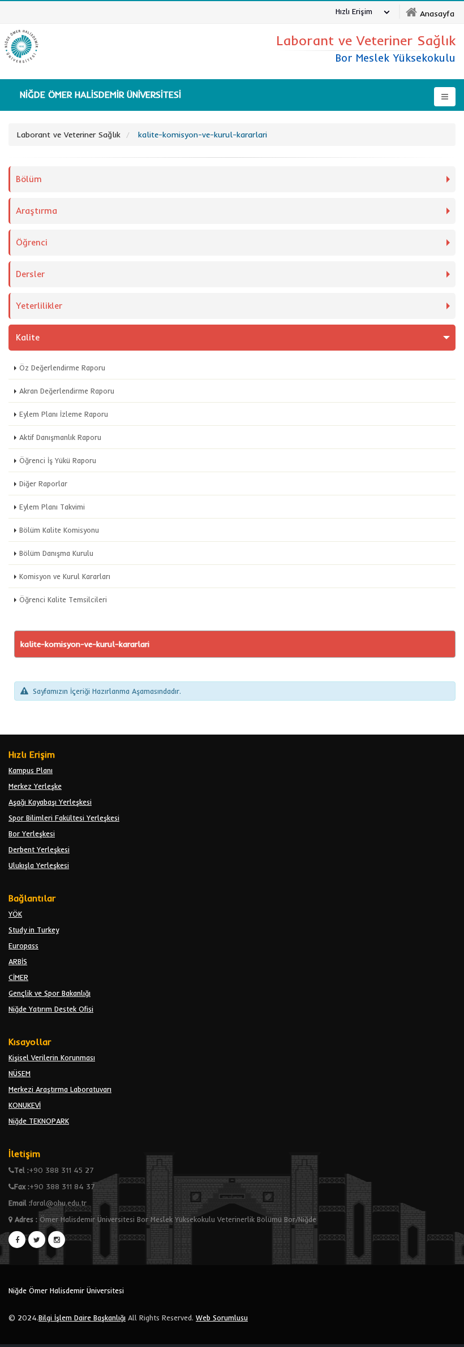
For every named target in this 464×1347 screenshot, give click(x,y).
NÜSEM (19, 1073)
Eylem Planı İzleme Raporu (63, 413)
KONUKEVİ (24, 1104)
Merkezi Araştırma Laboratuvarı (59, 1089)
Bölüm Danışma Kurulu (56, 553)
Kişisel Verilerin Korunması (51, 1057)
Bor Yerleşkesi (31, 833)
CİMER (18, 977)
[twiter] (36, 1239)
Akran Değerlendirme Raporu (66, 390)
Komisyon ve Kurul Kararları (64, 576)
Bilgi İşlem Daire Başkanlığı (82, 1317)
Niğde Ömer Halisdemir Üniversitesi (66, 1290)
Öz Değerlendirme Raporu (62, 367)
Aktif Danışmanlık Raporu (60, 437)
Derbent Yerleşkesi (39, 849)
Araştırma (36, 210)
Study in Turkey (33, 929)
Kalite (28, 337)
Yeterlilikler (39, 305)
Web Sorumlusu (222, 1317)
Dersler (30, 274)
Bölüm (29, 179)
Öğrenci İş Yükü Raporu (57, 460)
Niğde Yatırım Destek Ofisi (50, 1008)
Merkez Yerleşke (35, 786)
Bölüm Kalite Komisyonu (59, 529)
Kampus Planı (30, 770)
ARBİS (17, 961)
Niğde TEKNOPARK (38, 1120)
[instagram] (56, 1239)
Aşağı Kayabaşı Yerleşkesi (50, 801)
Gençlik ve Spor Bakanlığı (49, 993)
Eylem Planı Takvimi (52, 506)
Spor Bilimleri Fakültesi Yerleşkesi (63, 817)
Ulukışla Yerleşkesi (38, 865)
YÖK (15, 913)
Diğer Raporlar (43, 483)
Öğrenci (32, 242)
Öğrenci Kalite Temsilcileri (63, 599)
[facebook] (16, 1239)
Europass (23, 945)
